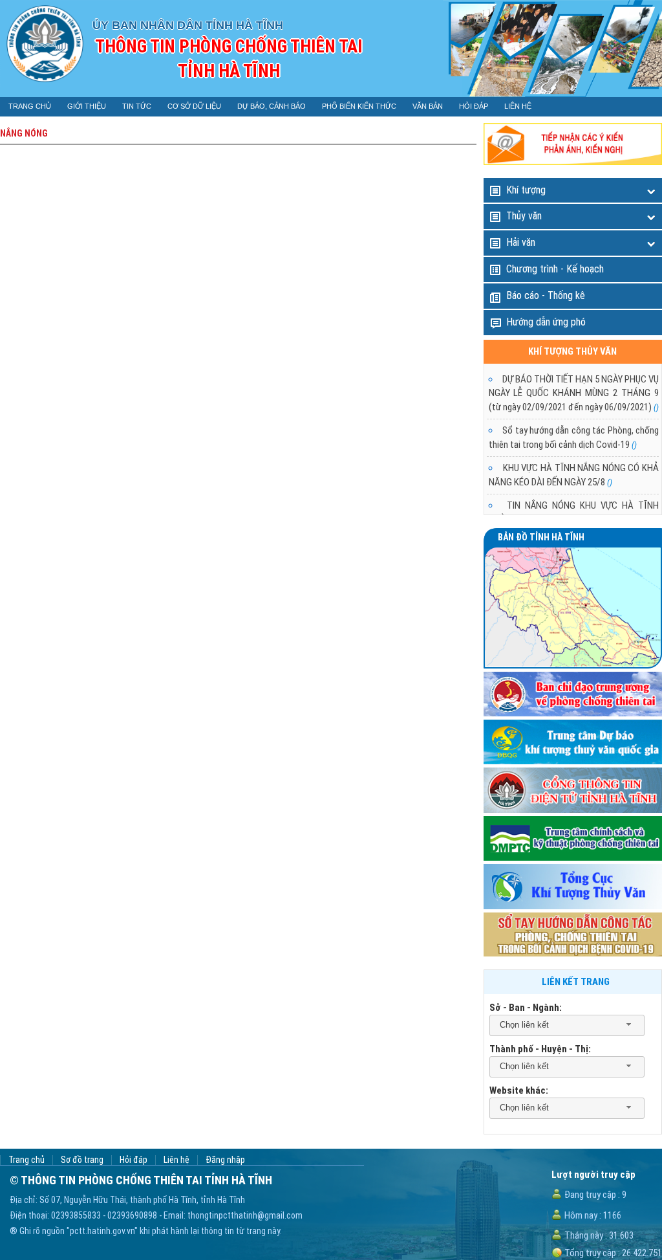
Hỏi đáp (133, 1160)
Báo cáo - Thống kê (545, 295)
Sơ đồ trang (82, 1160)
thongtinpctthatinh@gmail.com (245, 1215)
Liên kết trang (576, 982)
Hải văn (520, 242)
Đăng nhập (225, 1160)
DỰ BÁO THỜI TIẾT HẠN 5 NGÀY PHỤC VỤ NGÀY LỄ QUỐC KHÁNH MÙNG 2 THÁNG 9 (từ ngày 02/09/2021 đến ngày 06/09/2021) (574, 393)
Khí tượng (526, 190)
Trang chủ (26, 1160)
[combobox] (567, 1025)
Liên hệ (176, 1160)
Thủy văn (524, 216)
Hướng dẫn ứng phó (546, 322)
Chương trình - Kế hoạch (555, 269)
